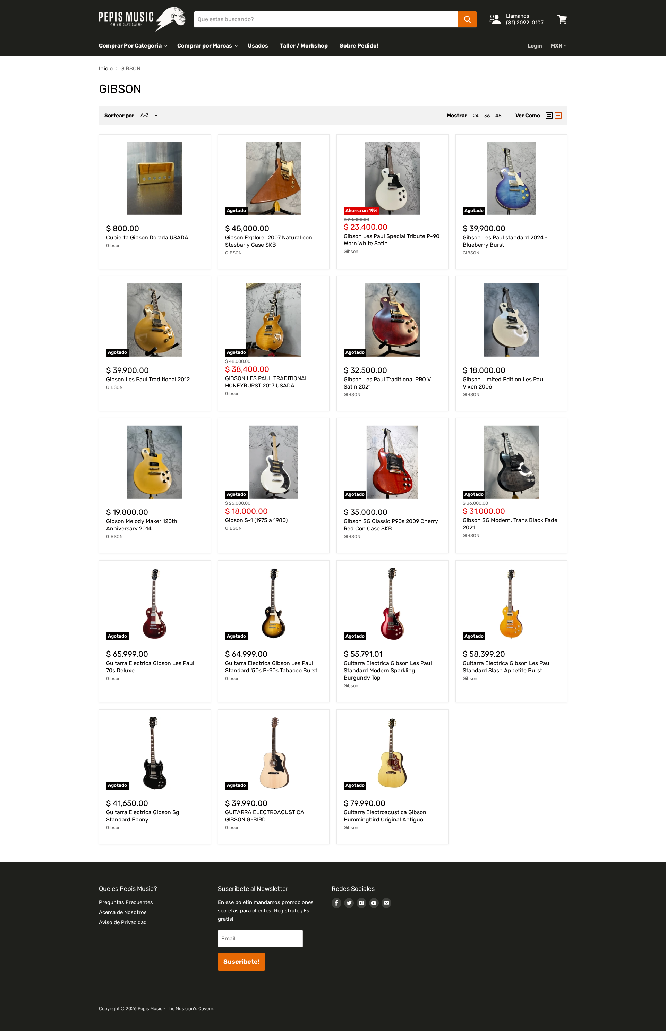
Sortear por (119, 116)
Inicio (106, 69)
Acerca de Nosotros (123, 912)
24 (476, 116)
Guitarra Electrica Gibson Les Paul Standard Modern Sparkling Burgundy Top (388, 670)
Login (535, 46)
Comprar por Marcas (205, 45)
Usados (258, 45)
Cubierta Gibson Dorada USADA (147, 237)
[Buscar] (467, 19)
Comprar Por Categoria (131, 45)
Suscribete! (241, 961)
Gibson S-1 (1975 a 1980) (256, 520)
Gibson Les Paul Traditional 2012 (148, 379)
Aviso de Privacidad (123, 922)
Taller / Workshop (304, 45)
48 (498, 116)
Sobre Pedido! (359, 45)
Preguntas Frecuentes (126, 902)
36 (487, 116)
